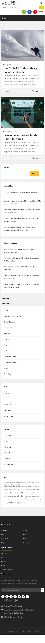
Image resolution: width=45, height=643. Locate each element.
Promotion (35, 499)
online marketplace (20, 499)
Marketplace (7, 351)
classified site (31, 486)
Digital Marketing (9, 322)
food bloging (16, 492)
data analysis (12, 489)
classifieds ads (24, 486)
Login (3, 557)
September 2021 (9, 464)
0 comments (7, 91)
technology (13, 502)
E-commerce (8, 328)
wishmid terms (22, 503)
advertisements (7, 482)
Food (5, 345)
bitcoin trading (15, 482)
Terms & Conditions (7, 569)
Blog (2, 543)
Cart (24, 534)
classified (37, 482)
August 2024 (8, 447)
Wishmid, (22, 631)
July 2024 (7, 453)
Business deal (22, 482)
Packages (26, 543)
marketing (19, 496)
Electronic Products (31, 489)
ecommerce (20, 489)
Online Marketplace (10, 356)
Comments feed (9, 410)
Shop (24, 539)
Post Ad (40, 11)
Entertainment (8, 333)
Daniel (6, 275)
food (10, 492)
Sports (5, 18)
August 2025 (8, 435)
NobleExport (8, 267)
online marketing (11, 499)
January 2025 (8, 441)
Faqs (2, 534)
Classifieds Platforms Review (12, 316)
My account (4, 539)
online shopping (29, 499)
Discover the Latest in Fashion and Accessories (18, 192)
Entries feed (7, 405)
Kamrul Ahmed (8, 284)
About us (4, 553)
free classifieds (31, 492)
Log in (6, 399)
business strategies (30, 482)
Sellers (25, 530)
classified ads (12, 485)
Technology (7, 374)
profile (3, 565)
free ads (23, 492)
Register (6, 393)
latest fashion (10, 496)
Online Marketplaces (10, 362)
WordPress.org (8, 416)
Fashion (6, 339)
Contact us (4, 530)
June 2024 (7, 458)
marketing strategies (31, 496)
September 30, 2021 (12, 65)
